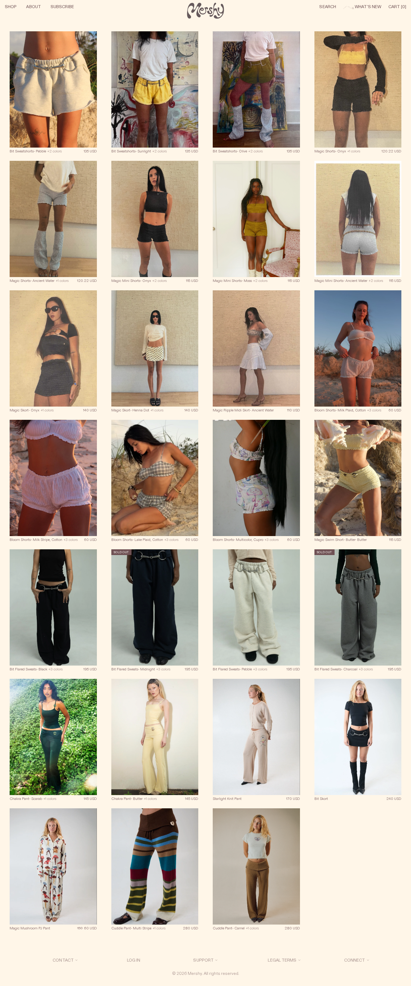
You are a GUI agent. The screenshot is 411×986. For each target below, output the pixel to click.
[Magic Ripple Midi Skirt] (256, 355)
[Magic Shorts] (358, 96)
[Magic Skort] (53, 355)
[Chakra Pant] (53, 743)
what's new (362, 7)
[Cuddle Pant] (155, 873)
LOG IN (134, 960)
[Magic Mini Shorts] (155, 225)
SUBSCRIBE (62, 6)
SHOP (11, 6)
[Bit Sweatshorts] (53, 96)
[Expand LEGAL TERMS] (299, 960)
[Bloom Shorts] (358, 355)
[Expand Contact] (76, 960)
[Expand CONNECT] (367, 960)
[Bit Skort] (358, 743)
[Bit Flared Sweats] (53, 614)
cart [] (397, 6)
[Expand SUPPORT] (216, 960)
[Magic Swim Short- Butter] (358, 484)
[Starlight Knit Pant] (256, 743)
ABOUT (33, 6)
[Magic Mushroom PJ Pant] (53, 873)
